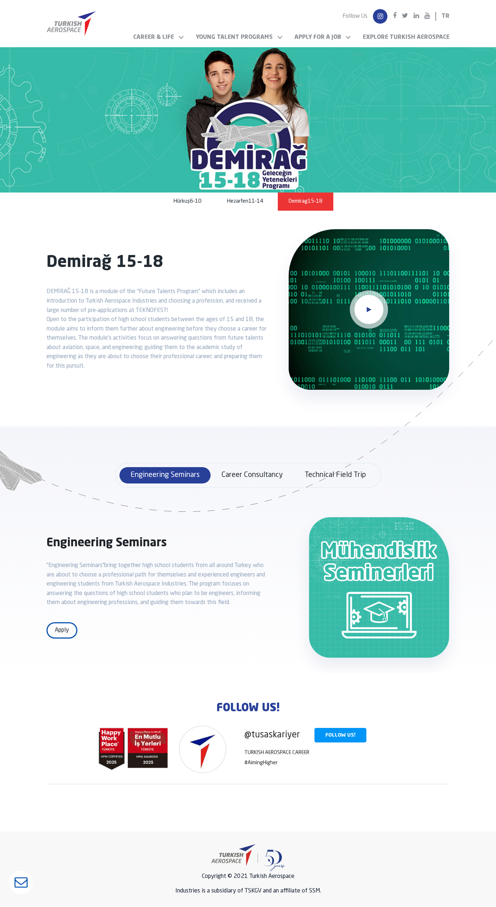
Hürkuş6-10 (188, 201)
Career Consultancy (252, 475)
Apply (62, 630)
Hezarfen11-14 (245, 201)
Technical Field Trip (335, 475)
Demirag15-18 (305, 201)
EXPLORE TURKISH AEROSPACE (406, 37)
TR (446, 16)
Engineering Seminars (165, 475)
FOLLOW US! (340, 735)
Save (248, 500)
